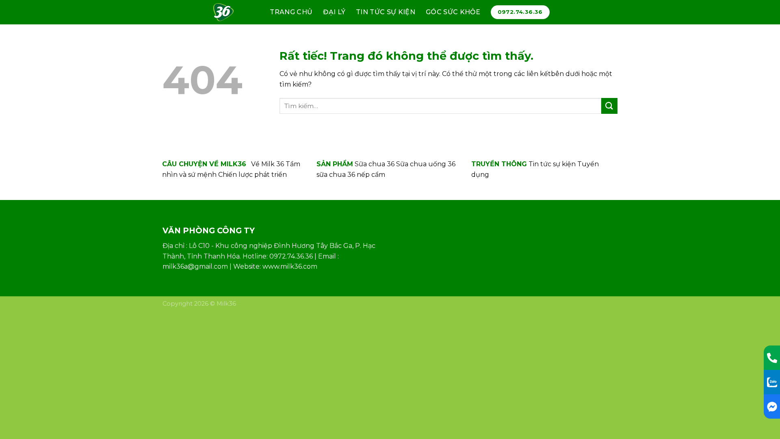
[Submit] (609, 106)
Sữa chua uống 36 (425, 164)
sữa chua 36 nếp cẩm (350, 174)
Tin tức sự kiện (385, 12)
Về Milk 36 (267, 164)
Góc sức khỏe (453, 12)
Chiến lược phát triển (252, 174)
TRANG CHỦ (291, 12)
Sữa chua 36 (374, 164)
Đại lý (334, 12)
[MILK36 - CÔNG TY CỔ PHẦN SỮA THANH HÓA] (226, 12)
